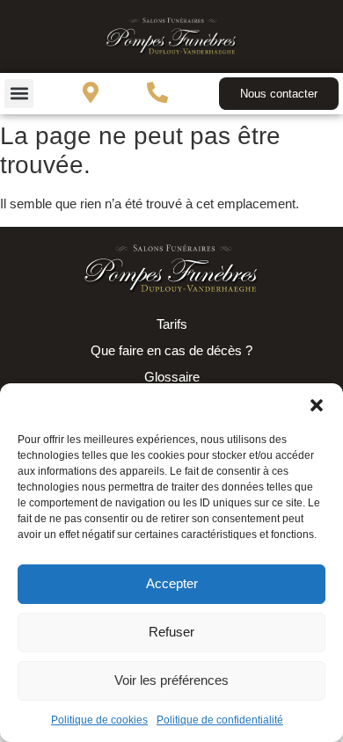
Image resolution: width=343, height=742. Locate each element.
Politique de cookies (99, 720)
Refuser (171, 631)
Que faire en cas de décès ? (171, 350)
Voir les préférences (171, 680)
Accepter (172, 583)
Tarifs (172, 323)
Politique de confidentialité (220, 720)
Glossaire (172, 376)
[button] (316, 405)
